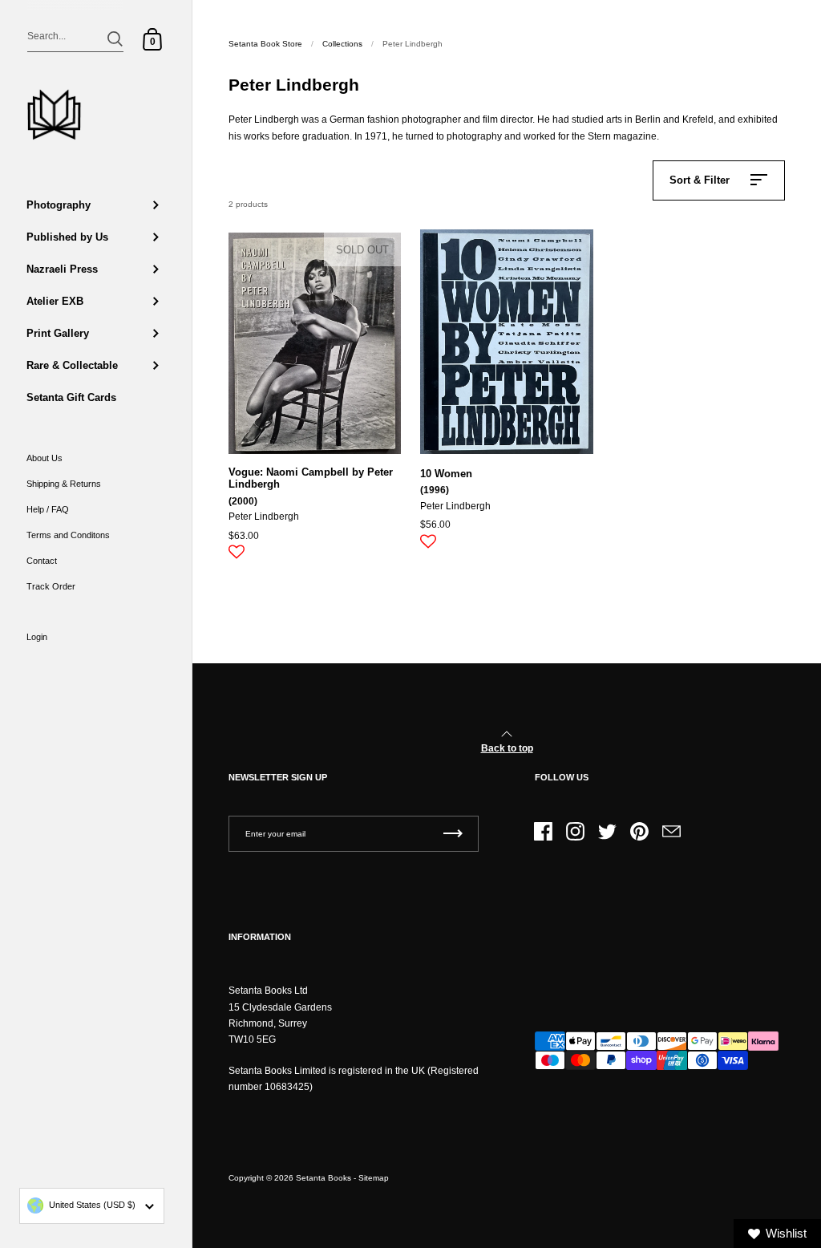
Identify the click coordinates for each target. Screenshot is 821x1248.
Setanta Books (323, 1177)
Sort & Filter (699, 180)
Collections (342, 43)
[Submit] (115, 38)
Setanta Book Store (265, 43)
